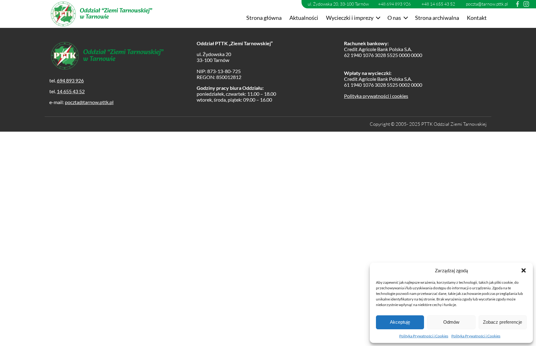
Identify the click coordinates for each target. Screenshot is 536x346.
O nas (394, 17)
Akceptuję (400, 322)
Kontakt (477, 17)
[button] (523, 270)
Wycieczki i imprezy (349, 17)
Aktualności (303, 17)
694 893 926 (70, 80)
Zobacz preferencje (502, 322)
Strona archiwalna (437, 17)
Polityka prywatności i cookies (376, 96)
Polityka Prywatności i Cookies (423, 336)
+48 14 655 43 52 (438, 4)
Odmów (451, 322)
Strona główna (264, 17)
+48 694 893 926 (394, 4)
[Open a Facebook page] (517, 4)
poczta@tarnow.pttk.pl (487, 4)
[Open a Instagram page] (526, 4)
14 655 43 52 (71, 91)
